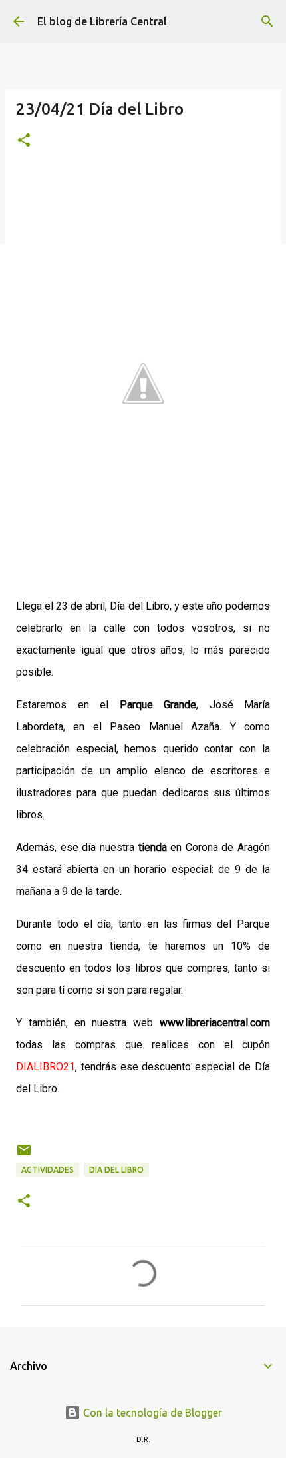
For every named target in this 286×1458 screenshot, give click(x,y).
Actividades (47, 1169)
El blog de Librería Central (102, 21)
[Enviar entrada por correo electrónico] (24, 1155)
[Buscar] (267, 21)
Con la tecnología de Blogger (151, 1413)
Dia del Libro (116, 1169)
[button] (24, 141)
